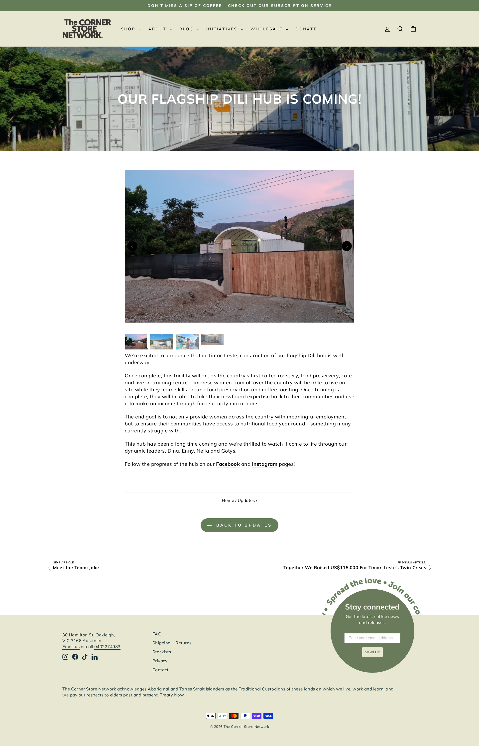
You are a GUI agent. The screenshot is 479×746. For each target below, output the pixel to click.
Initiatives (222, 28)
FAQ (157, 633)
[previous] (132, 246)
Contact (160, 669)
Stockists (161, 651)
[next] (347, 246)
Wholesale (267, 28)
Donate (306, 28)
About (158, 28)
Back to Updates (243, 525)
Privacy (160, 660)
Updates (246, 500)
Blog (187, 28)
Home (228, 500)
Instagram (265, 464)
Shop (129, 28)
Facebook (228, 464)
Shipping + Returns (172, 642)
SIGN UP (372, 652)
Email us (71, 646)
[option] (136, 341)
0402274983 (107, 646)
